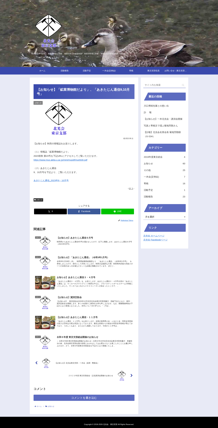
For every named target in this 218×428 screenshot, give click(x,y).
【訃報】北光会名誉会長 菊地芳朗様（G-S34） (162, 134)
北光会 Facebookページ (155, 240)
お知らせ (39, 200)
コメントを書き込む (84, 397)
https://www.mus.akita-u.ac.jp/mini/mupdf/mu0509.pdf (60, 160)
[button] (183, 85)
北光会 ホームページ (153, 236)
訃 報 (148, 112)
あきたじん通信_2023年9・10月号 (51, 180)
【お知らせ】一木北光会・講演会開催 (163, 119)
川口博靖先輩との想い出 (156, 106)
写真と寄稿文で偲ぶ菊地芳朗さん (161, 125)
